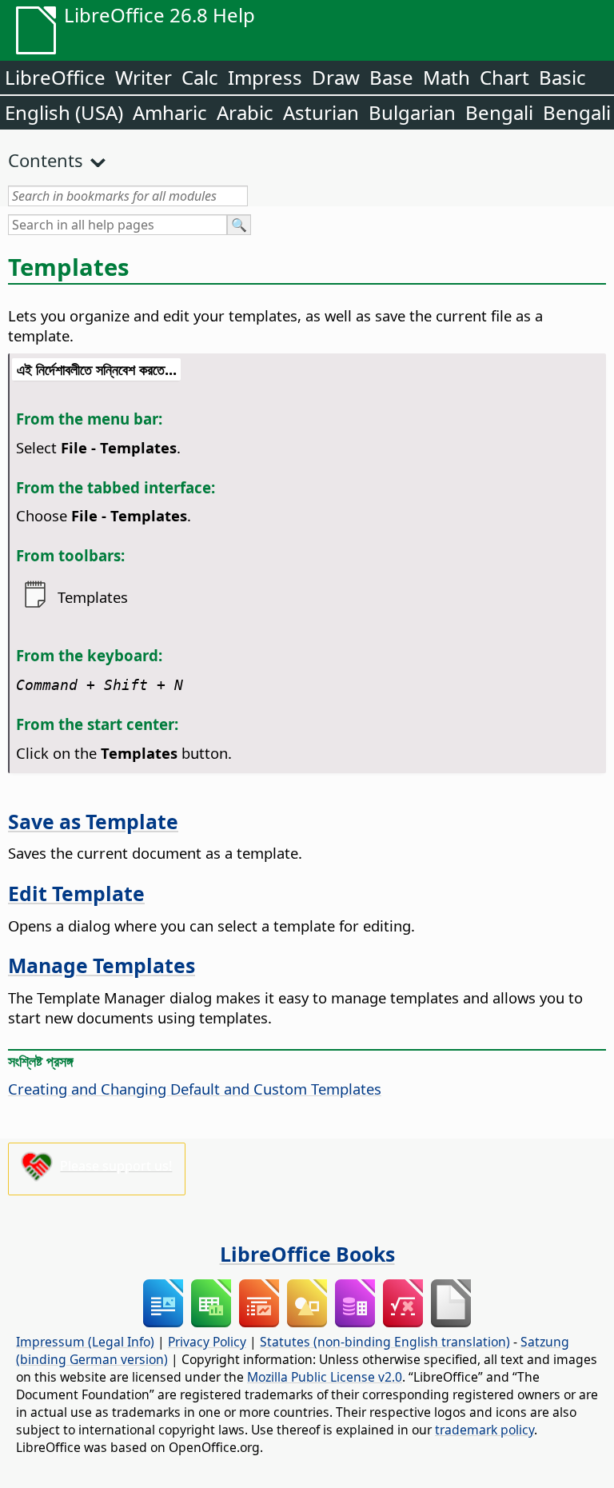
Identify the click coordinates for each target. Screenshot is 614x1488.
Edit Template (76, 893)
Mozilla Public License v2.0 (324, 1377)
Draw (336, 77)
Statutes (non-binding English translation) (385, 1341)
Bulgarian (412, 112)
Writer (143, 77)
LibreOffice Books (307, 1253)
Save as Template (93, 821)
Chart (504, 77)
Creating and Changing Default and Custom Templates (194, 1089)
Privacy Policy (207, 1341)
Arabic (245, 112)
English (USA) (64, 112)
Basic (562, 77)
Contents (45, 160)
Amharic (170, 112)
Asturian (321, 112)
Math (446, 77)
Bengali (499, 112)
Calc (199, 77)
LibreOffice (55, 77)
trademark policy (484, 1429)
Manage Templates (101, 965)
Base (391, 77)
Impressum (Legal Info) (85, 1341)
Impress (265, 77)
